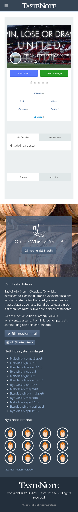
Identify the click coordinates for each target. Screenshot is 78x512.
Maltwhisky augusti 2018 (26, 358)
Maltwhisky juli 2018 (23, 363)
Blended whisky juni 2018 (26, 380)
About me (55, 177)
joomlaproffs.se (48, 505)
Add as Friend (23, 73)
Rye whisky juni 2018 (23, 385)
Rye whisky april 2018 (24, 411)
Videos (55, 101)
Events (55, 109)
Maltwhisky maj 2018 (24, 389)
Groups (23, 109)
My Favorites (23, 137)
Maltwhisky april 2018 (24, 402)
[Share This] (32, 61)
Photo (23, 101)
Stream (23, 177)
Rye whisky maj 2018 (24, 398)
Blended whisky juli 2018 (26, 367)
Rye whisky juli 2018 (23, 371)
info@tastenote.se (21, 342)
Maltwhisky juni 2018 (23, 376)
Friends (39, 93)
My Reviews (55, 137)
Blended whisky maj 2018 (27, 393)
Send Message (54, 73)
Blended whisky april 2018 (27, 406)
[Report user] (35, 61)
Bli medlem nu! (24, 334)
